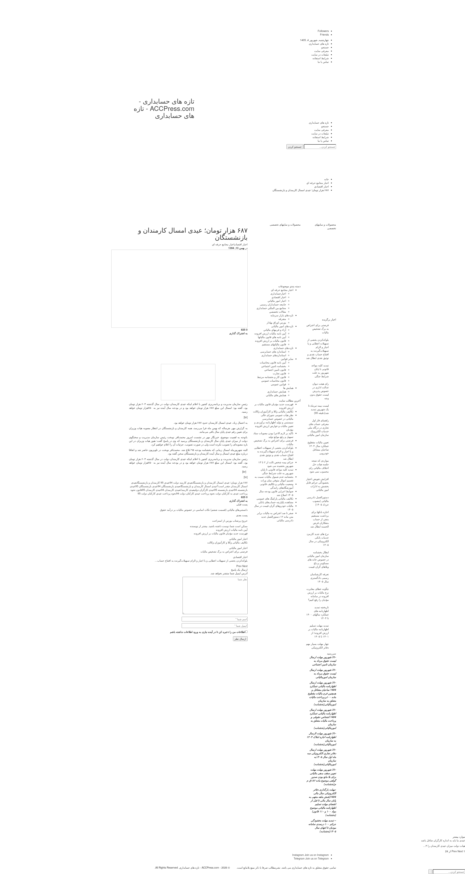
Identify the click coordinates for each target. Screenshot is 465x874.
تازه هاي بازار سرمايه (281, 315)
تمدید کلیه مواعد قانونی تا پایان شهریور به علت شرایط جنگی (277, 471)
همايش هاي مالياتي (276, 395)
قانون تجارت (279, 373)
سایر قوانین (287, 359)
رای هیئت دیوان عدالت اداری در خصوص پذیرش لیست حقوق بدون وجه (319, 391)
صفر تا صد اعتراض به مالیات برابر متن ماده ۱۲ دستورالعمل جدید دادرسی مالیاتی (275, 516)
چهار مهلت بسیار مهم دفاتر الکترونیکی (317, 645)
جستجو (325, 47)
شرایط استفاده (321, 58)
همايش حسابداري (276, 391)
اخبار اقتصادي (241, 244)
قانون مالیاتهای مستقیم (274, 344)
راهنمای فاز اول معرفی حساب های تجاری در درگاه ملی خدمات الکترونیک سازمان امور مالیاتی (318, 427)
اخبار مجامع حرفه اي (223, 244)
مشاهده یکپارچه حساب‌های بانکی (275, 502)
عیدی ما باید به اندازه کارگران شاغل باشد (443, 840)
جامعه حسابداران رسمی (273, 304)
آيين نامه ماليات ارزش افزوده (232, 529)
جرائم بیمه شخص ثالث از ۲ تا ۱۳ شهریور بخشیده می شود (275, 464)
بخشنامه (319, 704)
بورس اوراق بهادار (276, 322)
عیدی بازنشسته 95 (224, 490)
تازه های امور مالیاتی (282, 326)
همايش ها (288, 388)
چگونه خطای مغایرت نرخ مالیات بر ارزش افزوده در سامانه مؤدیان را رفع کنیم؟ (317, 594)
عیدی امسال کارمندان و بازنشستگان (198, 486)
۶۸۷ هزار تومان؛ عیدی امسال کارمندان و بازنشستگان (220, 482)
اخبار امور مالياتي (238, 539)
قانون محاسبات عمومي (273, 380)
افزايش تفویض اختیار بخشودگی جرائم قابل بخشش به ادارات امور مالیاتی (317, 484)
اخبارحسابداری (278, 293)
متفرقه (282, 319)
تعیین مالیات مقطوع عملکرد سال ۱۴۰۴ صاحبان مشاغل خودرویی (318, 447)
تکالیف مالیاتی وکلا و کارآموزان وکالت (273, 411)
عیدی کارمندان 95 (151, 490)
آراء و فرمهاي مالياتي (274, 329)
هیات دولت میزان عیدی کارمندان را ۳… (444, 846)
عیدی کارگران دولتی (204, 490)
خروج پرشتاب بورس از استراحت (230, 520)
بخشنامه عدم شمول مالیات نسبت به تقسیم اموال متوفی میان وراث (274, 478)
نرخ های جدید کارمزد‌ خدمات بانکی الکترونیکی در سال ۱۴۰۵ (318, 539)
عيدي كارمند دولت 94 (181, 482)
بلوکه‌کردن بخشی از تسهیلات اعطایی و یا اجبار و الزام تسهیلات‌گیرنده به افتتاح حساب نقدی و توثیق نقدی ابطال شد (273, 453)
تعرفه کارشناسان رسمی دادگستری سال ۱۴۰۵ (319, 577)
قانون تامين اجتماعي (275, 369)
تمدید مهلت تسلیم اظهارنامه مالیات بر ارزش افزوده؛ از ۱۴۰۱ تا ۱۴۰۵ (318, 631)
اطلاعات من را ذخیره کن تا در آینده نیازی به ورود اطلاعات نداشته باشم (207, 632)
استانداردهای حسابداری (273, 355)
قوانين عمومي (278, 384)
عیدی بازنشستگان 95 (146, 486)
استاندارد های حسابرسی (273, 351)
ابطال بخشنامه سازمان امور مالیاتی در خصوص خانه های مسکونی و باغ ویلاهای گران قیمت (318, 559)
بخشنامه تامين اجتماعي (273, 366)
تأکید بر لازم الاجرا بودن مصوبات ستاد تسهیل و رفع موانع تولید (273, 435)
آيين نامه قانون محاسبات (273, 362)
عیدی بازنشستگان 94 (169, 486)
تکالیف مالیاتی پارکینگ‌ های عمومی (274, 498)
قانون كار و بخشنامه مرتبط (271, 377)
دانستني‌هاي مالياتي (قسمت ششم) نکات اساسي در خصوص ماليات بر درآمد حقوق (204, 509)
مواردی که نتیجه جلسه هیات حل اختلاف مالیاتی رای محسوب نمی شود (319, 466)
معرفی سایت (321, 51)
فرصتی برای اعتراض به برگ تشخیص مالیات (317, 328)
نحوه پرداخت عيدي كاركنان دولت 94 (195, 493)
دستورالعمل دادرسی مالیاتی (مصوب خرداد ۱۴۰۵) (318, 500)
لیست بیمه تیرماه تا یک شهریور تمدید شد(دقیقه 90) (318, 409)
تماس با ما (323, 62)
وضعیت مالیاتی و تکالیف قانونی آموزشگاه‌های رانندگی (276, 485)
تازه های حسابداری (319, 43)
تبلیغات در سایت (320, 54)
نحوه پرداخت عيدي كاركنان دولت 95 (157, 493)
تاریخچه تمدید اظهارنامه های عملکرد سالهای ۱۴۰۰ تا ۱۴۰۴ (317, 612)
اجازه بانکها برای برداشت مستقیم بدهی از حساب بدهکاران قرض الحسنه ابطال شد (319, 519)
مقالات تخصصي (277, 311)
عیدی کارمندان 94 (170, 490)
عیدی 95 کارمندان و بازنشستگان (153, 482)
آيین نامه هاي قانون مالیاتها (272, 337)
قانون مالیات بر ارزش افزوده (270, 340)
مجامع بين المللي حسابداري (271, 308)
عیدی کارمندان (187, 490)
